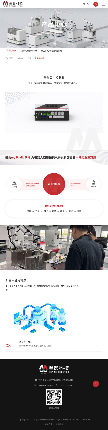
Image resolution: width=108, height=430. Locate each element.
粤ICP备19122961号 (81, 419)
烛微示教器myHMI (28, 50)
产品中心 (20, 58)
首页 (11, 58)
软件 (29, 58)
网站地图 (60, 424)
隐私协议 (48, 424)
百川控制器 (11, 50)
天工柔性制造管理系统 (51, 50)
